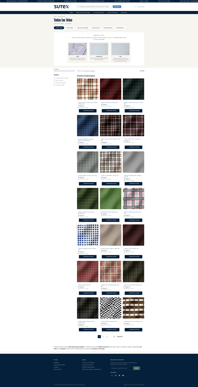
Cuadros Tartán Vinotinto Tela (131, 248)
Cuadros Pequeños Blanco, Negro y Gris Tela (133, 176)
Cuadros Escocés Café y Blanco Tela (133, 321)
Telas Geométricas (108, 27)
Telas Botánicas (120, 27)
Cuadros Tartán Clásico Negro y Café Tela (110, 139)
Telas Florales (70, 27)
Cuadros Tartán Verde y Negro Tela (133, 285)
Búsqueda (56, 362)
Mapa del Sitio (57, 369)
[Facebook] (112, 375)
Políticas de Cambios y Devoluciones (91, 369)
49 (114, 336)
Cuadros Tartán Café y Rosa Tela (132, 139)
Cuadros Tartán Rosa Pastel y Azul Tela (132, 212)
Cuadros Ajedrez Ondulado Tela (109, 321)
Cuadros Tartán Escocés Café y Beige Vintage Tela (87, 103)
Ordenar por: (79, 71)
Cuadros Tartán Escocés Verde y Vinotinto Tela (86, 322)
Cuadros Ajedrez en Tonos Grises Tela (87, 175)
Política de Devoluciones (88, 367)
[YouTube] (123, 375)
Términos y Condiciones (88, 362)
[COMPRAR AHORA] (88, 110)
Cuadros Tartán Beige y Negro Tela (110, 175)
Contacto (56, 367)
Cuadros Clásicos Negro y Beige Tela (110, 248)
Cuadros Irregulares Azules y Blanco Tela (87, 249)
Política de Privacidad (87, 364)
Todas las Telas (58, 27)
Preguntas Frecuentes (59, 364)
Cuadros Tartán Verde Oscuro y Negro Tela (133, 103)
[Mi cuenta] (135, 6)
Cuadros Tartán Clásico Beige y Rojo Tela (110, 285)
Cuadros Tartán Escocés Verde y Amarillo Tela (86, 212)
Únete (136, 368)
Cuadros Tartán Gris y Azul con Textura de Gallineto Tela (86, 139)
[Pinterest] (119, 375)
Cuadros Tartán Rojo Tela (84, 285)
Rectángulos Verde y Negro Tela (109, 212)
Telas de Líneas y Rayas (82, 27)
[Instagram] (115, 375)
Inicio (55, 16)
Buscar (117, 6)
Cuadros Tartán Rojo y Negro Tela (109, 102)
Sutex (61, 7)
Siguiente (120, 336)
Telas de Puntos (96, 27)
